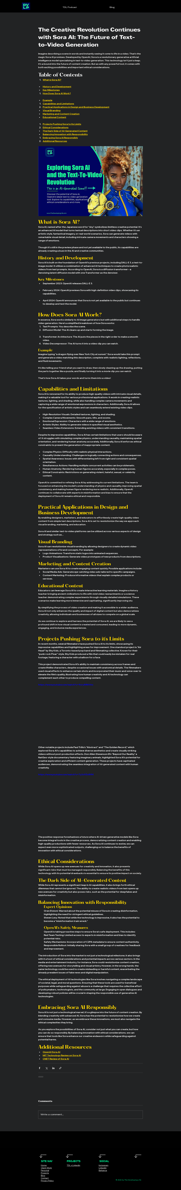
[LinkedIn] (108, 1154)
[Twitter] (99, 1154)
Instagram (103, 1145)
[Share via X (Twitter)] (46, 1068)
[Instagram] (104, 1154)
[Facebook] (95, 1154)
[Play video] (90, 712)
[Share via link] (60, 1068)
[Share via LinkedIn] (53, 1068)
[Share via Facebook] (39, 1068)
